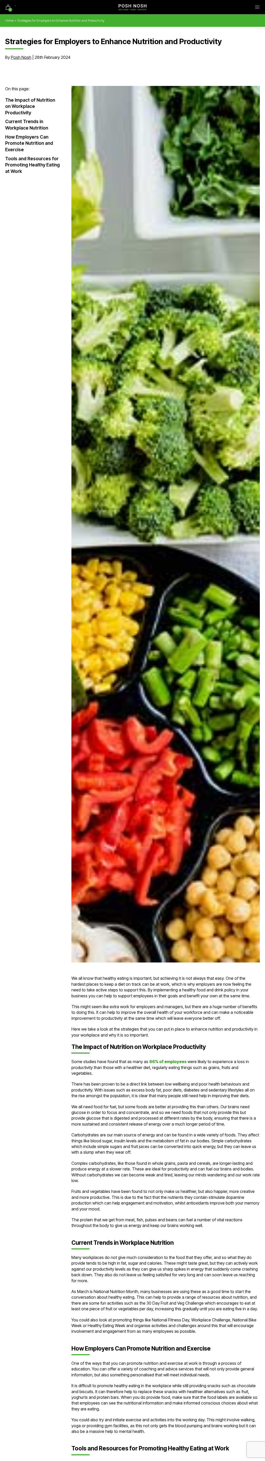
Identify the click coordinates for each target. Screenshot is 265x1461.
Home (9, 20)
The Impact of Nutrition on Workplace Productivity (30, 106)
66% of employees (168, 1061)
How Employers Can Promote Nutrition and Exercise (29, 143)
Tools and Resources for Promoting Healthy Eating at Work (32, 165)
